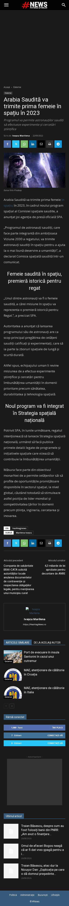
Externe (17, 87)
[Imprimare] (49, 144)
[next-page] (12, 706)
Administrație (27, 895)
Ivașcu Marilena (21, 135)
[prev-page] (6, 706)
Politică (13, 895)
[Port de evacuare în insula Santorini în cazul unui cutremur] (13, 656)
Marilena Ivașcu (24, 532)
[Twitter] (16, 144)
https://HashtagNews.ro (34, 624)
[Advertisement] (34, 46)
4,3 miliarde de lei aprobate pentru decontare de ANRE (53, 569)
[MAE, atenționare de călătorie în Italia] (13, 692)
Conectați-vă (55, 735)
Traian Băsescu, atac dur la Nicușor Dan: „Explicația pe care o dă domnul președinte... (42, 870)
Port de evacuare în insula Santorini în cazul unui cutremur (41, 656)
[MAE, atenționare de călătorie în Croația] (13, 674)
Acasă (7, 87)
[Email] (41, 144)
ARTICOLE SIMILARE (17, 642)
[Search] (64, 5)
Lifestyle (55, 895)
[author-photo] (34, 613)
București (43, 895)
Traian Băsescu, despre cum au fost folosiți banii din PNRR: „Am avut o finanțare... (42, 830)
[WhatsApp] (24, 144)
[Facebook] (7, 144)
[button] (6, 5)
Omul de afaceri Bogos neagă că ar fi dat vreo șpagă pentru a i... (42, 850)
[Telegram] (58, 144)
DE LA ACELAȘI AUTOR (47, 642)
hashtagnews (19, 528)
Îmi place (57, 727)
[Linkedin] (32, 144)
